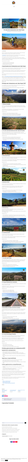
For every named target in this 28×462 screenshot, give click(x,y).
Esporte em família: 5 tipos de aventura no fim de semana (9, 428)
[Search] (25, 423)
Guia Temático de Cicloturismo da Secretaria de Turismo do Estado (13, 76)
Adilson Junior (4, 394)
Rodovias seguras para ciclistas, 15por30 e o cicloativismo (4, 391)
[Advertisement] (14, 13)
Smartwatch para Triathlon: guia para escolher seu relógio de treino (11, 429)
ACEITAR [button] (6, 460)
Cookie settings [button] (3, 460)
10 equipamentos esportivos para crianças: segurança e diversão (10, 430)
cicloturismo (4, 55)
